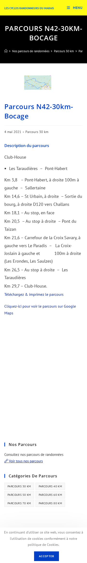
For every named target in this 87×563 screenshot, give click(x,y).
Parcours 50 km (19, 494)
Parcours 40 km (50, 486)
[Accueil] (5, 51)
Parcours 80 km (50, 503)
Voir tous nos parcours (25, 461)
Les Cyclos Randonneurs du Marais (29, 8)
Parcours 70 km (19, 503)
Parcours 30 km (36, 132)
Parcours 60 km (50, 494)
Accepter (46, 556)
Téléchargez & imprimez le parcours (34, 294)
